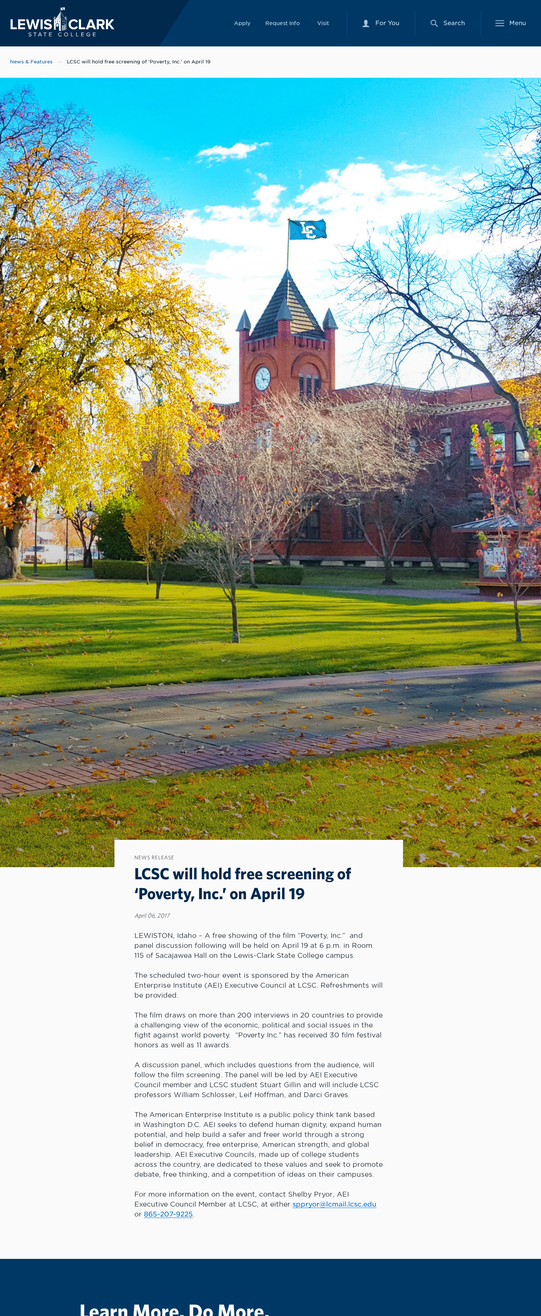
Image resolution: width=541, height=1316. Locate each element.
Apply (242, 23)
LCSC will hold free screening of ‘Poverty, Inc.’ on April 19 (139, 61)
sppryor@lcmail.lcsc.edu (334, 1204)
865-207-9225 (168, 1214)
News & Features (31, 61)
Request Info (282, 23)
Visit (323, 23)
